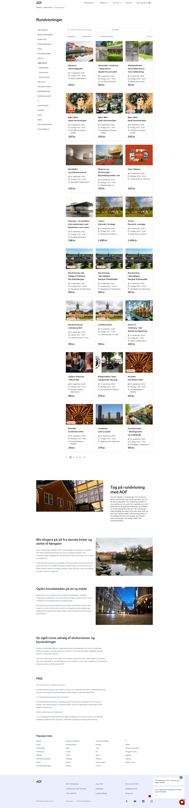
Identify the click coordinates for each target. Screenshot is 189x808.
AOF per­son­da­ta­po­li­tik (84, 801)
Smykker (99, 759)
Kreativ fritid (42, 39)
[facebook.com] (126, 801)
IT (38, 101)
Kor (97, 752)
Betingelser (69, 801)
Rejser (40, 120)
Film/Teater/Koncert (45, 124)
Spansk (38, 741)
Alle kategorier (43, 30)
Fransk (68, 752)
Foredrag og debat (44, 53)
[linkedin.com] (143, 801)
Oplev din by (48, 7)
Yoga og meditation (73, 741)
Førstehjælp (40, 748)
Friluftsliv (41, 110)
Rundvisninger (44, 77)
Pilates (127, 745)
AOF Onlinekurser (72, 784)
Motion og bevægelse (45, 35)
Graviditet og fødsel (43, 759)
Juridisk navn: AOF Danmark (76, 789)
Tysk (97, 748)
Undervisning (88, 3)
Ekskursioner (43, 72)
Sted (116, 30)
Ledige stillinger (101, 793)
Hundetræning (71, 745)
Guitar (68, 755)
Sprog (40, 49)
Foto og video (100, 762)
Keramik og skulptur (132, 748)
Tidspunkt (71, 36)
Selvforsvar (40, 752)
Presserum (129, 793)
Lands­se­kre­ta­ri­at (131, 789)
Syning (68, 762)
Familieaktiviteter (44, 91)
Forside (38, 7)
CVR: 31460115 (71, 793)
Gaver (40, 115)
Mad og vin (41, 82)
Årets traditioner (43, 129)
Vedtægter (99, 789)
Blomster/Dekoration (43, 766)
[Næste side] (83, 457)
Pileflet (68, 766)
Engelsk (98, 745)
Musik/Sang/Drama (44, 44)
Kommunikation (43, 105)
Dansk (38, 745)
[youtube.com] (135, 801)
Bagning (128, 755)
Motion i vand (130, 762)
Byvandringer (44, 68)
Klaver (98, 755)
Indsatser (103, 3)
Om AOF (116, 3)
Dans (67, 748)
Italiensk (39, 755)
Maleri (38, 762)
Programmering (131, 752)
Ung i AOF (99, 784)
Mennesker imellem (44, 87)
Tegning (128, 759)
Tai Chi (98, 766)
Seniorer (41, 58)
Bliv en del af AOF (131, 784)
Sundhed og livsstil (44, 96)
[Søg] (68, 30)
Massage (69, 759)
